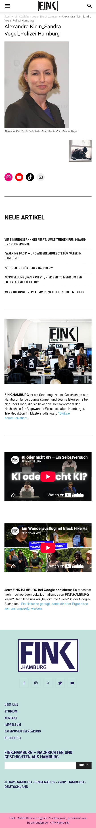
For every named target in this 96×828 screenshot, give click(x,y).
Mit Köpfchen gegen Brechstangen (36, 16)
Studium (10, 711)
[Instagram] (35, 683)
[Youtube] (72, 683)
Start (7, 16)
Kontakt (10, 718)
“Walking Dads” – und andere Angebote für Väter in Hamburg (42, 256)
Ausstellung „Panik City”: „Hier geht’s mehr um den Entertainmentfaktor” (43, 280)
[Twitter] (60, 683)
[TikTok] (48, 683)
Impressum (12, 724)
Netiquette (12, 738)
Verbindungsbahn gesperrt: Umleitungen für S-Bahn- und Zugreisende (45, 242)
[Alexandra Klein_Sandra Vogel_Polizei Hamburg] (36, 127)
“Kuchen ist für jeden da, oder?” (28, 268)
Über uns (11, 705)
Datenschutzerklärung (22, 731)
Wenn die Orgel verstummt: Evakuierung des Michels (44, 292)
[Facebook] (23, 683)
